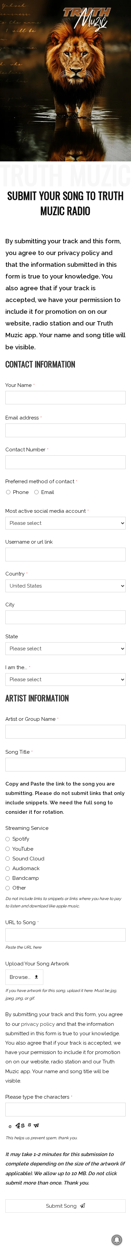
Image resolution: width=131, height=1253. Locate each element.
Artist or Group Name (31, 719)
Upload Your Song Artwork (37, 964)
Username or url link (29, 542)
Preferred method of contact (41, 482)
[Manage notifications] (117, 1240)
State (11, 637)
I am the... (17, 667)
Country (16, 574)
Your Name (20, 385)
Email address (23, 418)
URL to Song (22, 922)
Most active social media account (47, 511)
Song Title (19, 752)
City (9, 605)
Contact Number (26, 450)
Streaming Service (26, 828)
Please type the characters (38, 1097)
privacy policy (38, 1024)
